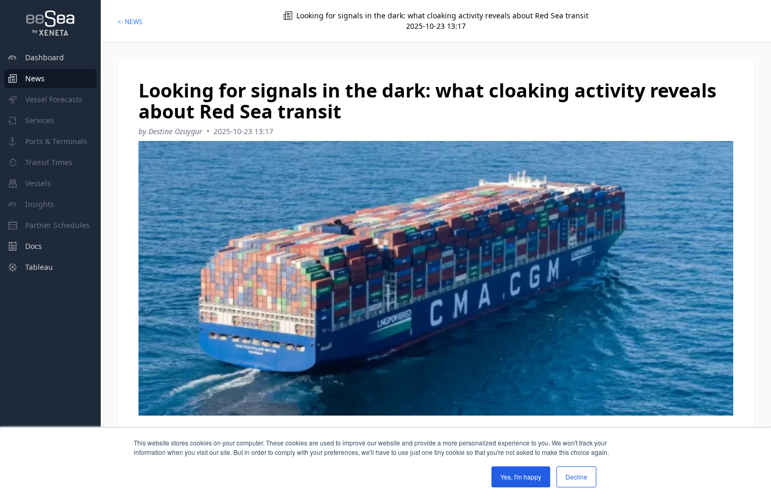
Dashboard (44, 57)
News (35, 78)
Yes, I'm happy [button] (520, 476)
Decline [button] (576, 476)
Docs (33, 246)
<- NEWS (130, 21)
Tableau (39, 267)
